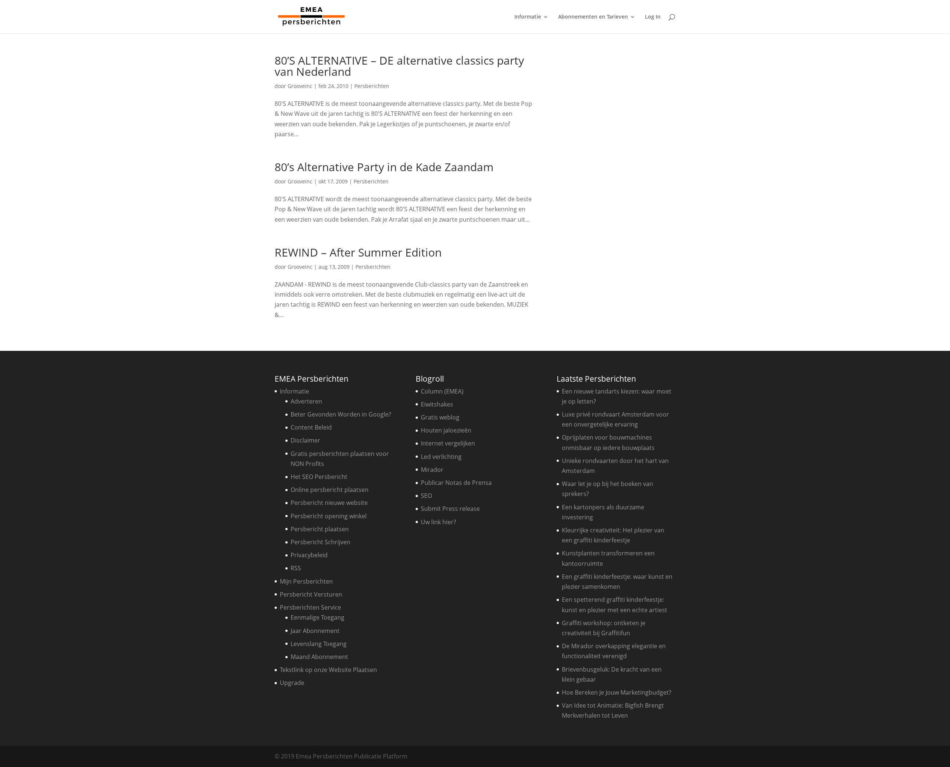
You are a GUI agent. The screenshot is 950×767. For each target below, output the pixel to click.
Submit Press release (450, 509)
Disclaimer (305, 440)
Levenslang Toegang (319, 644)
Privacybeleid (309, 555)
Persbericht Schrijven (320, 542)
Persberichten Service (310, 607)
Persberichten (371, 85)
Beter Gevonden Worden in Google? (341, 414)
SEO (426, 496)
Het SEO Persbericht (319, 477)
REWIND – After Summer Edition (358, 252)
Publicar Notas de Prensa (456, 483)
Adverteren (306, 401)
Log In (653, 17)
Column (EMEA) (442, 391)
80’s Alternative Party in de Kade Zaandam (384, 166)
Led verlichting (441, 457)
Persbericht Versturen (311, 594)
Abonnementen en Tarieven (593, 17)
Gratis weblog (440, 417)
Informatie (527, 17)
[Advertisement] (618, 166)
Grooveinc (300, 85)
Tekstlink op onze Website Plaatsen (328, 670)
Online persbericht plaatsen (329, 490)
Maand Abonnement (319, 657)
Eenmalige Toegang (317, 617)
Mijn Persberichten (306, 581)
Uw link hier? (438, 522)
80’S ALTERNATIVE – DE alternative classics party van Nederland (399, 66)
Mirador (432, 470)
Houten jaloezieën (446, 430)
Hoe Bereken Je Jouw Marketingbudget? (616, 692)
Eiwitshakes (437, 404)
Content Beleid (311, 427)
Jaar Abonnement (315, 631)
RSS (296, 568)
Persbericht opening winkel (329, 516)
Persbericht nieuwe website (329, 503)
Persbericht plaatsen (320, 529)
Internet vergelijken (448, 443)
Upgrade (292, 683)
